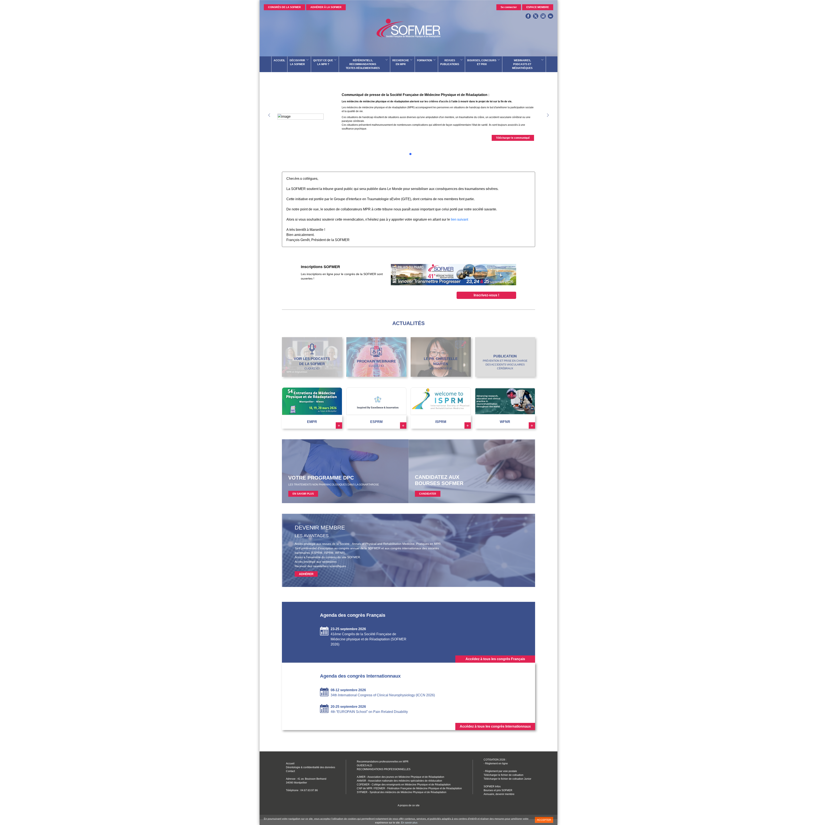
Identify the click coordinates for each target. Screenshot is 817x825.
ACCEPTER (544, 819)
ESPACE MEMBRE (537, 7)
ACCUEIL (279, 60)
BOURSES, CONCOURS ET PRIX (481, 62)
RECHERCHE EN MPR (400, 62)
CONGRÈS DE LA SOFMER (284, 7)
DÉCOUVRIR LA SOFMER (297, 62)
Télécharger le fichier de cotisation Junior (507, 784)
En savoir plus (409, 822)
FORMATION (424, 60)
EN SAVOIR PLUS (303, 499)
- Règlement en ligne (496, 769)
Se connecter (509, 7)
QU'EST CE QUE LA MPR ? (323, 62)
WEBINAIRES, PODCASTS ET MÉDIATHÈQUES (522, 64)
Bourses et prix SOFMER (498, 796)
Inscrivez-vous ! (486, 301)
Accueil (290, 769)
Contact (290, 777)
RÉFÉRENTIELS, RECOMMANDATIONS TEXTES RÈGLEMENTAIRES (363, 64)
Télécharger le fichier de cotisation (503, 780)
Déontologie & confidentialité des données (310, 773)
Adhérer (306, 580)
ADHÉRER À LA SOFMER (325, 7)
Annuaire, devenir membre (499, 800)
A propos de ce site (409, 811)
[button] (548, 118)
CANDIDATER (427, 499)
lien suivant (459, 225)
